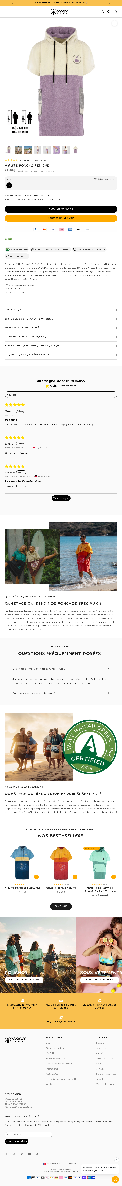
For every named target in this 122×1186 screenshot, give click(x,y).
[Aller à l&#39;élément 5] (47, 150)
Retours (100, 1042)
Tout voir (61, 906)
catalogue (50, 1084)
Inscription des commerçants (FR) (61, 1078)
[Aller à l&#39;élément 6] (56, 150)
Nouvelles (100, 1078)
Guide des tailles (105, 178)
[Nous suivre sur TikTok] (37, 1154)
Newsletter (101, 1047)
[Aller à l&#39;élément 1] (9, 150)
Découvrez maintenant (24, 980)
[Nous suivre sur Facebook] (6, 1154)
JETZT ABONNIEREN (16, 1141)
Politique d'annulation (55, 1058)
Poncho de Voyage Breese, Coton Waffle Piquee (99, 890)
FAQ (98, 1063)
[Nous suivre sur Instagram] (13, 1154)
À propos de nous (104, 1058)
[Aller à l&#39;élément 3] (28, 150)
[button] (11, 160)
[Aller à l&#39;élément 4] (37, 150)
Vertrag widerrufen (105, 1084)
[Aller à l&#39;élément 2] (18, 150)
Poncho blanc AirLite (61, 888)
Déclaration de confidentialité (59, 1063)
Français (72, 1164)
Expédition (51, 1053)
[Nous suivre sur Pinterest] (21, 1154)
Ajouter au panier (61, 209)
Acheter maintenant (61, 218)
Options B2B (52, 1073)
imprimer (50, 1042)
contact (99, 1068)
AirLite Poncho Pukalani (22, 888)
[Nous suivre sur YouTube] (29, 1154)
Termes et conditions (55, 1047)
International (52, 1068)
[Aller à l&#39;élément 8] (75, 150)
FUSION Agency (71, 1171)
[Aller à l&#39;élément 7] (66, 150)
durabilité (100, 1053)
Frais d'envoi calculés (38, 170)
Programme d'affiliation (106, 1073)
